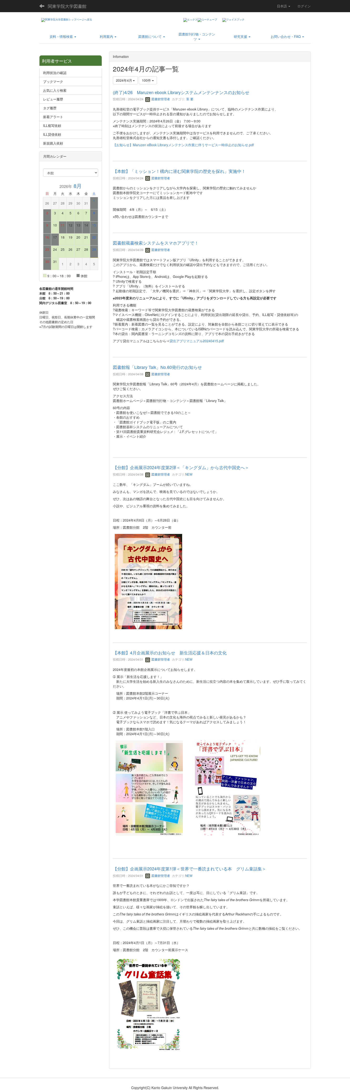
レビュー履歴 (53, 99)
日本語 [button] (282, 6)
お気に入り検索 (54, 90)
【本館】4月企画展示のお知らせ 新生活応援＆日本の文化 (170, 652)
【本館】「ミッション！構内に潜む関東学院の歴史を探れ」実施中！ (179, 171)
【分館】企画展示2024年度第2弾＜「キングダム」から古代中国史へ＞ (181, 467)
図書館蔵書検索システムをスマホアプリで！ (156, 243)
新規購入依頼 (53, 143)
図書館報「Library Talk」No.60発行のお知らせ (157, 367)
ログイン (304, 6)
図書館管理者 (160, 99)
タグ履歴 (49, 107)
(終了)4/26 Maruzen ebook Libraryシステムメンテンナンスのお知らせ (181, 92)
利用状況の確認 (54, 72)
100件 (147, 80)
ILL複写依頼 (52, 125)
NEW (188, 474)
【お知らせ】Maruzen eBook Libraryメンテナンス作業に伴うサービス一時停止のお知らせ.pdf (183, 144)
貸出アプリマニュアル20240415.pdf (197, 340)
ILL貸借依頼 (52, 134)
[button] (62, 36)
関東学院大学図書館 (67, 6)
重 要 (189, 99)
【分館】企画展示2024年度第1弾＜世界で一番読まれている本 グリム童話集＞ (189, 868)
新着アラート (53, 116)
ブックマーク (53, 81)
